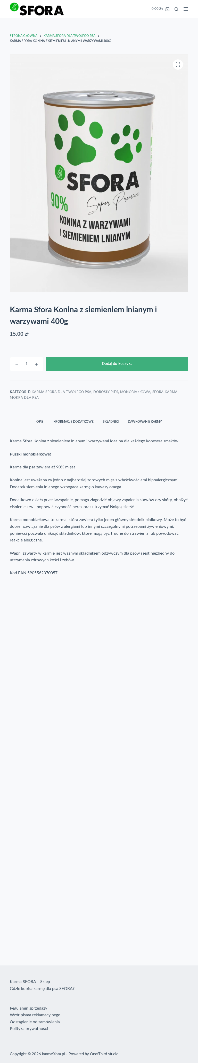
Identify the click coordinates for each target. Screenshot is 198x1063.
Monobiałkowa (135, 392)
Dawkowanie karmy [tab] (145, 421)
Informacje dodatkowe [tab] (73, 421)
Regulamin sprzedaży (28, 1008)
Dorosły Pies (105, 392)
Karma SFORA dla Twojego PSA (62, 392)
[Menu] (186, 9)
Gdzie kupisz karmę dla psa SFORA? (42, 989)
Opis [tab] (39, 421)
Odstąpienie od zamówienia (35, 1022)
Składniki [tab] (111, 421)
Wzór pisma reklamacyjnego (35, 1015)
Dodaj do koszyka (117, 364)
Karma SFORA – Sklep (30, 982)
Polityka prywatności (29, 1029)
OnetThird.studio (104, 1054)
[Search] (176, 9)
